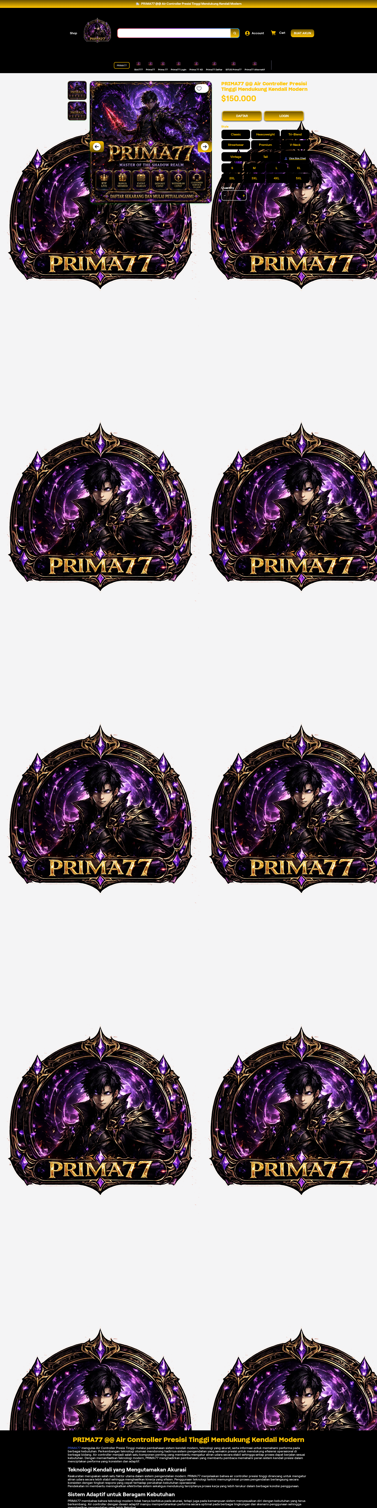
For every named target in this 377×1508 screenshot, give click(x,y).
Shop (73, 33)
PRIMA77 (74, 1448)
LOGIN (284, 116)
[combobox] (174, 33)
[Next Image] (205, 146)
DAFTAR (242, 116)
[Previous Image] (97, 146)
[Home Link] (97, 33)
